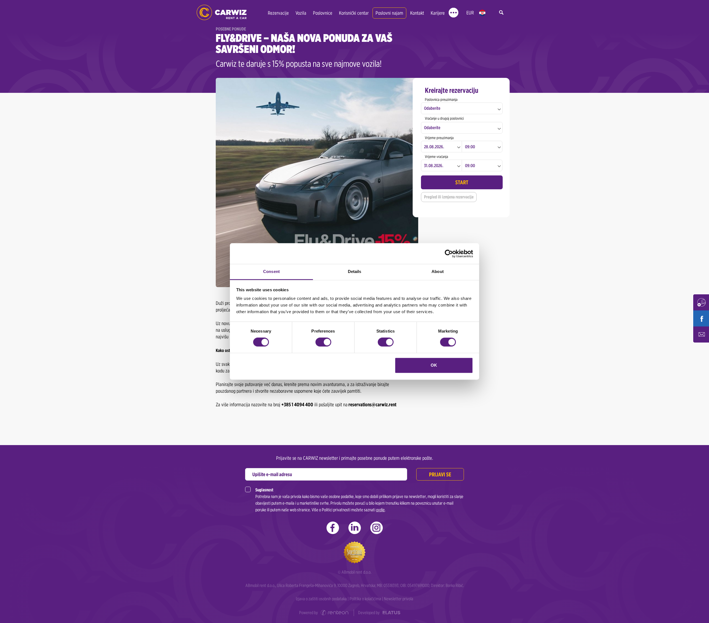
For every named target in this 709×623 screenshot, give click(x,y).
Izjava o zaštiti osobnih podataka (321, 598)
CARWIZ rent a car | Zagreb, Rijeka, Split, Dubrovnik (221, 13)
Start (461, 182)
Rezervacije (278, 13)
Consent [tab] (271, 271)
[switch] (323, 342)
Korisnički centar (354, 13)
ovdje (380, 509)
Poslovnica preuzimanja (441, 99)
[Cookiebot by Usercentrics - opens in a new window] (449, 253)
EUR (470, 13)
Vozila (301, 13)
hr (482, 13)
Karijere (438, 13)
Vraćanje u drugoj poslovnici (444, 118)
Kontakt (417, 13)
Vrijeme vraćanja (436, 157)
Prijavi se (440, 474)
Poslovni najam (389, 13)
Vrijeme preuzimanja (439, 138)
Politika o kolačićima (365, 598)
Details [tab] (354, 271)
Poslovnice (322, 13)
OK (434, 365)
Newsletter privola (398, 598)
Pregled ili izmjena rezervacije (449, 197)
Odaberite (432, 108)
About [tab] (437, 271)
